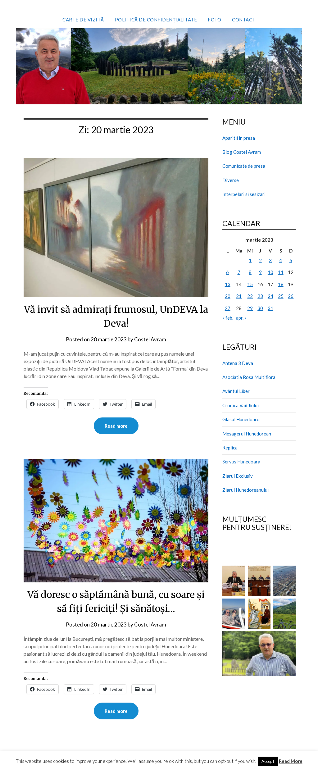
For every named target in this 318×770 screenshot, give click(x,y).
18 (281, 284)
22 (250, 296)
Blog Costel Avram (241, 152)
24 (270, 296)
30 (260, 308)
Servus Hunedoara (241, 461)
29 (250, 308)
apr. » (241, 318)
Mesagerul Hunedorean (246, 433)
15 (250, 284)
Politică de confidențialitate (156, 19)
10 (270, 272)
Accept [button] (267, 761)
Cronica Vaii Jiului (240, 405)
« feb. (227, 318)
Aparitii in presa (238, 138)
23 (260, 296)
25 (281, 296)
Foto (214, 19)
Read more (116, 426)
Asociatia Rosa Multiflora (248, 377)
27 (227, 308)
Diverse (230, 180)
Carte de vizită (83, 19)
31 (270, 308)
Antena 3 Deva (237, 363)
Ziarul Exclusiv (237, 476)
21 (239, 296)
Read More (290, 761)
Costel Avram (150, 339)
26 (290, 296)
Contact (244, 19)
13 (227, 284)
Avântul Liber (236, 391)
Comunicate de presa (243, 166)
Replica (230, 447)
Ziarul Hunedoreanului (245, 490)
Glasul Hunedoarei (241, 419)
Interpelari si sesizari (244, 194)
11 (281, 272)
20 (227, 296)
